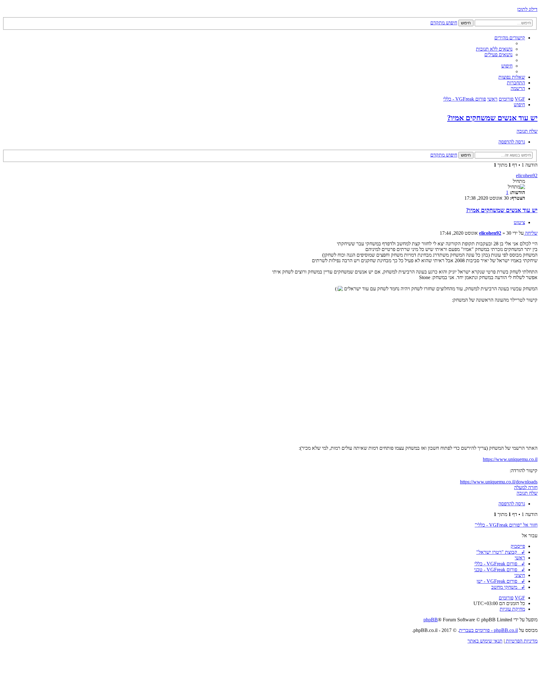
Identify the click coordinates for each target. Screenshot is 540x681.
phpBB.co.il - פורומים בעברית (488, 630)
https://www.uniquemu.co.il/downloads (499, 481)
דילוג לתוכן (527, 9)
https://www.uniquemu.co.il (510, 459)
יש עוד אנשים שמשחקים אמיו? (492, 118)
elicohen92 (527, 175)
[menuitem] (494, 49)
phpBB (430, 619)
